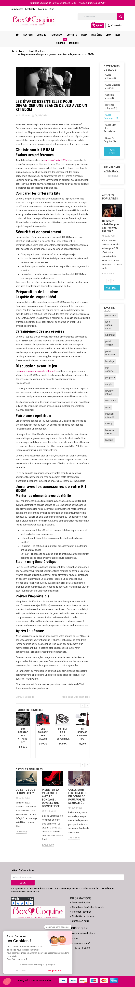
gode (108, 407)
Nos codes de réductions (82, 933)
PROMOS (61, 42)
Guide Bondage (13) (111, 116)
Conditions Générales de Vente (88, 907)
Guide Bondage (82, 697)
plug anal (110, 377)
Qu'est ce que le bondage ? (25, 791)
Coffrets (72, 34)
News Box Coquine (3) (110, 140)
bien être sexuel (110, 432)
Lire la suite (21, 831)
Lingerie (41, 34)
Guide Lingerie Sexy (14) (112, 86)
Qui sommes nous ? (80, 943)
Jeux (108, 34)
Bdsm (84, 34)
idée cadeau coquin (109, 325)
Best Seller (30, 9)
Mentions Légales (81, 902)
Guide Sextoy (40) (110, 76)
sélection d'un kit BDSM (55, 160)
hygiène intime (109, 392)
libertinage (110, 400)
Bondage (29, 697)
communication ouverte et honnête (38, 371)
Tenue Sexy (56, 34)
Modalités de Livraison (83, 916)
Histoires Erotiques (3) (110, 106)
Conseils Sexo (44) (109, 96)
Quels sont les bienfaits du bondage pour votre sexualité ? (77, 796)
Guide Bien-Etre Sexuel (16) (110, 128)
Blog (52, 9)
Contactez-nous (80, 921)
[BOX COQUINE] (33, 20)
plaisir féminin (109, 343)
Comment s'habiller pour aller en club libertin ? (111, 226)
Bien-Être (96, 34)
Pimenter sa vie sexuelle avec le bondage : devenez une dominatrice (51, 798)
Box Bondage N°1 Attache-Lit (23, 735)
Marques (43, 9)
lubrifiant (110, 335)
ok (24, 882)
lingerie (109, 440)
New (117, 34)
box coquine (109, 369)
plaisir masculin (110, 353)
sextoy (108, 423)
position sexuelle (109, 415)
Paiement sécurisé (82, 911)
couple (108, 384)
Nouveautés (17, 9)
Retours (74, 938)
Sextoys (28, 34)
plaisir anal (110, 315)
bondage (110, 361)
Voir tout (112, 151)
